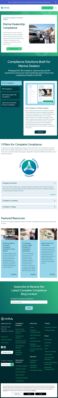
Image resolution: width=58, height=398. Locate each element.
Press (46, 348)
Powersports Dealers (21, 378)
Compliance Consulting (9, 201)
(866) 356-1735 (6, 324)
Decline (29, 393)
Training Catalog (49, 330)
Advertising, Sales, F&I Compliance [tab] (9, 96)
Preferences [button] (34, 390)
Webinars (32, 338)
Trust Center (5, 343)
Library (32, 327)
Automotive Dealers (21, 366)
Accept (40, 393)
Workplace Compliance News (35, 345)
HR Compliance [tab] (7, 89)
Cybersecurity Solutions (19, 337)
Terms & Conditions (50, 351)
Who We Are (47, 339)
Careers (46, 345)
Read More (53, 194)
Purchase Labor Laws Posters (36, 350)
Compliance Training (9, 207)
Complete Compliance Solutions (19, 352)
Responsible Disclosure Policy (49, 368)
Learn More (40, 132)
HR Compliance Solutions (19, 346)
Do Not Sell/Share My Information (50, 363)
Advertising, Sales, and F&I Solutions (20, 342)
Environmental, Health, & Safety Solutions (20, 331)
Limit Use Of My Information (49, 358)
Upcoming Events (35, 335)
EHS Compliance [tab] (8, 83)
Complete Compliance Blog (35, 331)
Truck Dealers (19, 381)
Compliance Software (9, 183)
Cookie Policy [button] (5, 390)
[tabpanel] (29, 33)
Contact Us (4, 337)
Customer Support (6, 340)
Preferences (17, 393)
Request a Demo (47, 8)
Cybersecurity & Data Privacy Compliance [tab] (9, 104)
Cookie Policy (48, 354)
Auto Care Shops (20, 372)
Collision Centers (20, 369)
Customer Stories (35, 341)
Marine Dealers (19, 375)
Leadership (47, 342)
